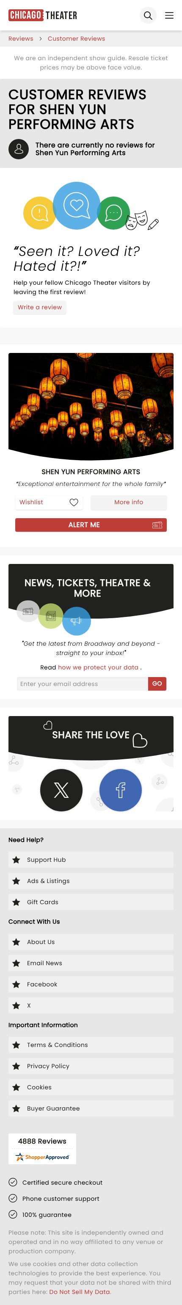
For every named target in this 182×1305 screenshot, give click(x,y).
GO (157, 683)
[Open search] (148, 15)
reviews (20, 38)
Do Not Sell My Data (80, 1292)
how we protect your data (99, 667)
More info (128, 502)
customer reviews (76, 38)
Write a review (40, 307)
